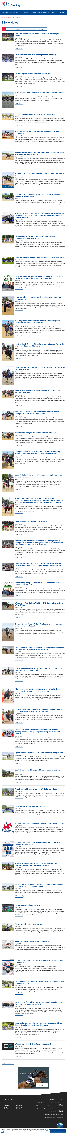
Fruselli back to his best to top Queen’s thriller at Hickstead (37, 789)
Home (3, 17)
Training (25, 12)
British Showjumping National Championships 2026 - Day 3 (36, 433)
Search (41, 1085)
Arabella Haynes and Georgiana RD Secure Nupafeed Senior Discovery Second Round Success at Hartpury (37, 864)
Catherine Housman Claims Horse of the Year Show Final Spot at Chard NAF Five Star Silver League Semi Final (38, 710)
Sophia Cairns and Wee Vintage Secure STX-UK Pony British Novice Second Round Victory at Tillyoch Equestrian (40, 1024)
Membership (6, 12)
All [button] (4, 29)
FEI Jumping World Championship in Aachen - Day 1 (34, 74)
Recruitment (19, 1107)
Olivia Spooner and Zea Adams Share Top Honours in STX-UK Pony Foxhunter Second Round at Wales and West (39, 648)
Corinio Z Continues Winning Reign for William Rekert (35, 114)
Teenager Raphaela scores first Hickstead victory (33, 941)
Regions (16, 12)
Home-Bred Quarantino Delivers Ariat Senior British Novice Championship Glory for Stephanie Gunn (37, 413)
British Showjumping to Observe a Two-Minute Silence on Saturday (39, 823)
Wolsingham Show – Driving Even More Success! (33, 1044)
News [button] (8, 29)
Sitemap (6, 1107)
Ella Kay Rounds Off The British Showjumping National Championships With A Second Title (35, 237)
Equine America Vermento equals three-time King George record (39, 753)
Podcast (6, 1108)
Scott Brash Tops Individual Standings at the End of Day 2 (36, 55)
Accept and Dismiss (58, 1131)
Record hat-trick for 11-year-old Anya (29, 924)
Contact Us (6, 1105)
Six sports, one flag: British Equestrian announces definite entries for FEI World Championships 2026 (39, 1003)
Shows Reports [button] (16, 29)
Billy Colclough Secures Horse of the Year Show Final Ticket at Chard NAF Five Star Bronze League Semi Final (38, 690)
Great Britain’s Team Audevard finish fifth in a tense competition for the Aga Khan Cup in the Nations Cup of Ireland (39, 277)
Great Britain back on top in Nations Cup (30, 806)
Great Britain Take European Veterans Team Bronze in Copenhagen (39, 257)
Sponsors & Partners (20, 1104)
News (62, 12)
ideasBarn (60, 1117)
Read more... (19, 48)
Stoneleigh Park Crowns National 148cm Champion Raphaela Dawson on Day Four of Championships (37, 321)
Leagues (54, 12)
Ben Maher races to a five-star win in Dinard (31, 522)
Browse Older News (8, 1063)
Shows (33, 12)
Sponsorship (19, 1105)
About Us (6, 1104)
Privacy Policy (40, 1108)
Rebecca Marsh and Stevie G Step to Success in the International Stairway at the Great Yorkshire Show (39, 885)
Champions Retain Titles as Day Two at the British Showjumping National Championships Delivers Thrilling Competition (38, 452)
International (43, 12)
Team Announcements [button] (28, 29)
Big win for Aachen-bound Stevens (27, 905)
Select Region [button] (41, 29)
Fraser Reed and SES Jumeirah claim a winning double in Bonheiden (39, 92)
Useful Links (19, 1108)
